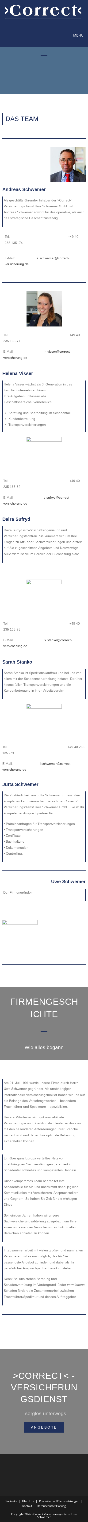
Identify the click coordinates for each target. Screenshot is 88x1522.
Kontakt (27, 1506)
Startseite (11, 1501)
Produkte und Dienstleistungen (59, 1501)
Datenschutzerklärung (51, 1506)
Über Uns (28, 1501)
